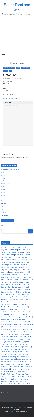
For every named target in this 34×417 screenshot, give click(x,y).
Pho (8, 334)
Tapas (3, 206)
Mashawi (4, 319)
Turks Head (10, 374)
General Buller (5, 287)
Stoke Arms (20, 364)
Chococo (4, 265)
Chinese (3, 178)
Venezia (3, 376)
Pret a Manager (11, 339)
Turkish (3, 212)
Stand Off (8, 362)
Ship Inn (16, 357)
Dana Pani (4, 272)
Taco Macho (13, 367)
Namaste (5, 327)
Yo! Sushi (9, 384)
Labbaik (3, 312)
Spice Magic (21, 359)
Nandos (29, 327)
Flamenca (28, 282)
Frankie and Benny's (12, 284)
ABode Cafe (6, 247)
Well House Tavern (11, 379)
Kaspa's (3, 309)
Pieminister (15, 334)
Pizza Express (14, 337)
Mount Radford (28, 324)
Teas (2, 209)
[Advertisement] (17, 35)
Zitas (19, 384)
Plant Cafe (23, 337)
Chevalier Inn (23, 262)
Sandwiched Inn (24, 354)
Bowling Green (21, 257)
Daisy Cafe (25, 270)
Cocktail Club (5, 267)
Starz (2, 364)
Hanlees (8, 294)
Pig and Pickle (24, 334)
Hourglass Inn (9, 304)
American (4, 172)
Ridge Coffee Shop (26, 347)
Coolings (21, 267)
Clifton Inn (23, 265)
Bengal (28, 252)
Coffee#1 (14, 267)
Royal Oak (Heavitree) (21, 349)
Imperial (24, 304)
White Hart (4, 381)
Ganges (29, 284)
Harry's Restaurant (19, 294)
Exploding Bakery (12, 280)
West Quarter (23, 379)
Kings (23, 309)
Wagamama (20, 376)
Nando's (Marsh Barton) (17, 327)
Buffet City (24, 260)
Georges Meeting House (20, 287)
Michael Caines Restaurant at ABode (20, 322)
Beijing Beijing (11, 252)
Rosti (10, 349)
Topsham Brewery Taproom (18, 371)
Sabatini (19, 352)
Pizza (2, 198)
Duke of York (5, 277)
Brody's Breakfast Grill (12, 260)
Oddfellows (25, 329)
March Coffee (27, 317)
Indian (3, 189)
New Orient (16, 329)
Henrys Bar (10, 297)
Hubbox (17, 304)
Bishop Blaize (9, 255)
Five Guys (20, 282)
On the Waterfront (15, 332)
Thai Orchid (6, 369)
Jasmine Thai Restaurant (20, 307)
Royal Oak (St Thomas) (8, 352)
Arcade (25, 247)
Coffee (3, 181)
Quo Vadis (14, 344)
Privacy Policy (5, 392)
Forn (2, 284)
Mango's (19, 317)
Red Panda (22, 344)
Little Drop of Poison (21, 312)
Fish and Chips (5, 184)
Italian (3, 192)
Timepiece (4, 371)
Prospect (21, 339)
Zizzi (24, 384)
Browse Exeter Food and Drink (10, 169)
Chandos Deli (13, 262)
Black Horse (19, 255)
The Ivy (27, 369)
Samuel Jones (12, 354)
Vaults (27, 374)
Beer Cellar (21, 250)
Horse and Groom (18, 302)
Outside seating (25, 67)
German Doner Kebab (8, 289)
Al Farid (13, 247)
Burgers (3, 175)
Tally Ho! (21, 367)
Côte (10, 270)
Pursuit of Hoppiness (14, 342)
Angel (19, 247)
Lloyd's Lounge (15, 314)
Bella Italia (21, 252)
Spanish (3, 203)
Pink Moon (4, 337)
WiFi (10, 70)
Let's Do (10, 312)
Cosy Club (4, 270)
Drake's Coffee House (13, 275)
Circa (10, 265)
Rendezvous (5, 347)
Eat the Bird (27, 277)
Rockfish (5, 349)
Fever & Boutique (10, 282)
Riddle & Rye (14, 347)
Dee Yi (11, 272)
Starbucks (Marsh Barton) (21, 362)
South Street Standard (8, 359)
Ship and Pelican (6, 357)
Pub (2, 201)
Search (30, 231)
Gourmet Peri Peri (7, 292)
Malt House (10, 317)
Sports (5, 70)
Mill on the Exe (7, 324)
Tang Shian (28, 367)
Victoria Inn (11, 376)
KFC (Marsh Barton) (14, 309)
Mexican (3, 195)
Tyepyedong (20, 374)
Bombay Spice (10, 257)
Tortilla (3, 374)
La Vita (29, 309)
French (3, 186)
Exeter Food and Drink (9, 67)
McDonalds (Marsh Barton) (17, 319)
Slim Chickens (24, 357)
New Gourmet (6, 329)
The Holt (20, 369)
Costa (27, 267)
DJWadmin (18, 78)
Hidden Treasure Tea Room (19, 299)
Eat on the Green (16, 277)
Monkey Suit (17, 324)
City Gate (16, 265)
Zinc (15, 384)
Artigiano (4, 250)
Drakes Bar (25, 275)
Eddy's (3, 280)
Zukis (28, 384)
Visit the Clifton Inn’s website (11, 98)
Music (18, 67)
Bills (2, 255)
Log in (3, 225)
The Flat (13, 369)
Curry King (17, 270)
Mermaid (4, 322)
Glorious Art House (23, 289)
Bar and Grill (13, 250)
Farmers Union (24, 280)
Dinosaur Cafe (19, 272)
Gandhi (22, 284)
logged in (13, 157)
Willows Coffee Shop (16, 381)
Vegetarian (4, 215)
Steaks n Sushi (10, 364)
